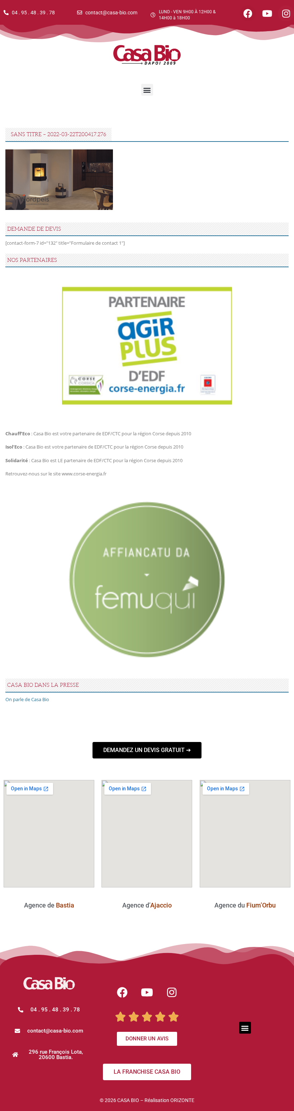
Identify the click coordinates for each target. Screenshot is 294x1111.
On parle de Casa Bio (27, 699)
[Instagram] (171, 992)
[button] (147, 90)
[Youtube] (147, 992)
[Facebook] (122, 992)
